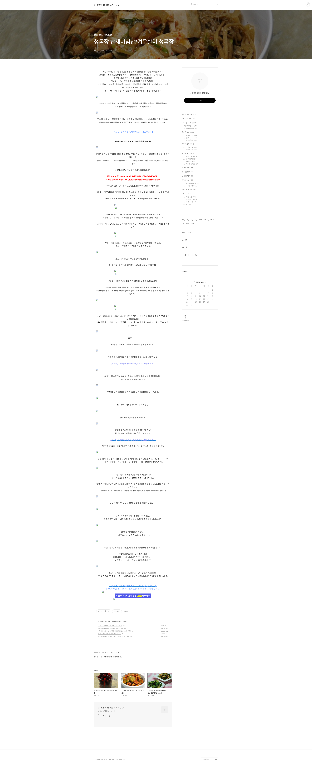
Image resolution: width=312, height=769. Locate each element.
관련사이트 (206, 759)
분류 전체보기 (189, 114)
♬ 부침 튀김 (187, 176)
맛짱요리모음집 (190, 128)
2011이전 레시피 (188, 119)
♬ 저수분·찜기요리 (191, 164)
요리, (191, 220)
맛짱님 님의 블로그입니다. (106, 711)
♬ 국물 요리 (188, 172)
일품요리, (206, 220)
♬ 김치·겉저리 (190, 140)
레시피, (212, 220)
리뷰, (195, 220)
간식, (187, 220)
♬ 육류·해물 (188, 168)
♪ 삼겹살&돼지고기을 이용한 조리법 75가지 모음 (113, 636)
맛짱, (192, 223)
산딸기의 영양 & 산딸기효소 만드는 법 (110, 626)
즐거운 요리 (101, 621)
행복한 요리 (188, 144)
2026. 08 (200, 282)
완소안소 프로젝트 (189, 190)
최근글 (184, 232)
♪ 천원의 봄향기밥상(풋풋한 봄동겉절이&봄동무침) (114, 631)
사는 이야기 (188, 194)
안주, (183, 223)
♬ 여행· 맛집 (190, 197)
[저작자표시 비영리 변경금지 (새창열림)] (125, 611)
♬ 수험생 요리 (190, 150)
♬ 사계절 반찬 (190, 135)
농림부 (187, 204)
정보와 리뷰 (187, 180)
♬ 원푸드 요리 (110, 621)
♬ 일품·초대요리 (191, 157)
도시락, (200, 220)
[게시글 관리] (108, 611)
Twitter (195, 255)
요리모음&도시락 (189, 123)
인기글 (190, 232)
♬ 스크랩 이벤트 (190, 186)
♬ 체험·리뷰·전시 (191, 183)
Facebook (185, 255)
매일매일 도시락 (190, 126)
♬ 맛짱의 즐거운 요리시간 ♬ (107, 5)
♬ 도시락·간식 (190, 147)
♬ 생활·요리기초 (191, 161)
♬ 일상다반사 (190, 199)
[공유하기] (105, 611)
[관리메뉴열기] (308, 4)
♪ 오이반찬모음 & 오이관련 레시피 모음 (110, 628)
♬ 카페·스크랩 (190, 202)
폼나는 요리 (188, 153)
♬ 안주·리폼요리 (191, 159)
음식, (183, 220)
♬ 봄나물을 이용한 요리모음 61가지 (109, 634)
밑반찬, (188, 223)
